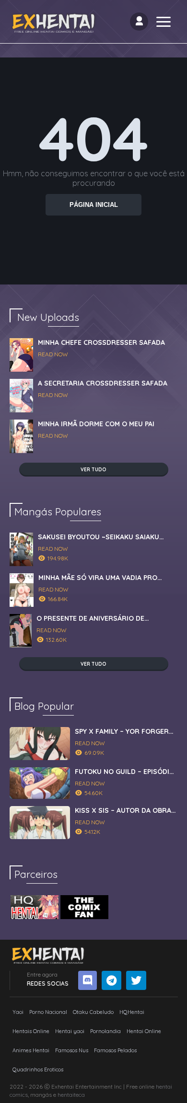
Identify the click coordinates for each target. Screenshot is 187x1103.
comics (19, 1094)
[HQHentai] (34, 907)
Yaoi (17, 1012)
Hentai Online (144, 1031)
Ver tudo (93, 469)
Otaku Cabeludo (93, 1012)
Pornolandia (105, 1031)
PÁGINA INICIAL (94, 204)
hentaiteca (71, 1094)
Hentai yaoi (69, 1031)
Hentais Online (30, 1031)
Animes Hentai (30, 1050)
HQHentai (131, 1012)
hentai (164, 1086)
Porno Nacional (48, 1012)
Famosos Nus (71, 1050)
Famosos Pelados (115, 1050)
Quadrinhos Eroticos (37, 1069)
